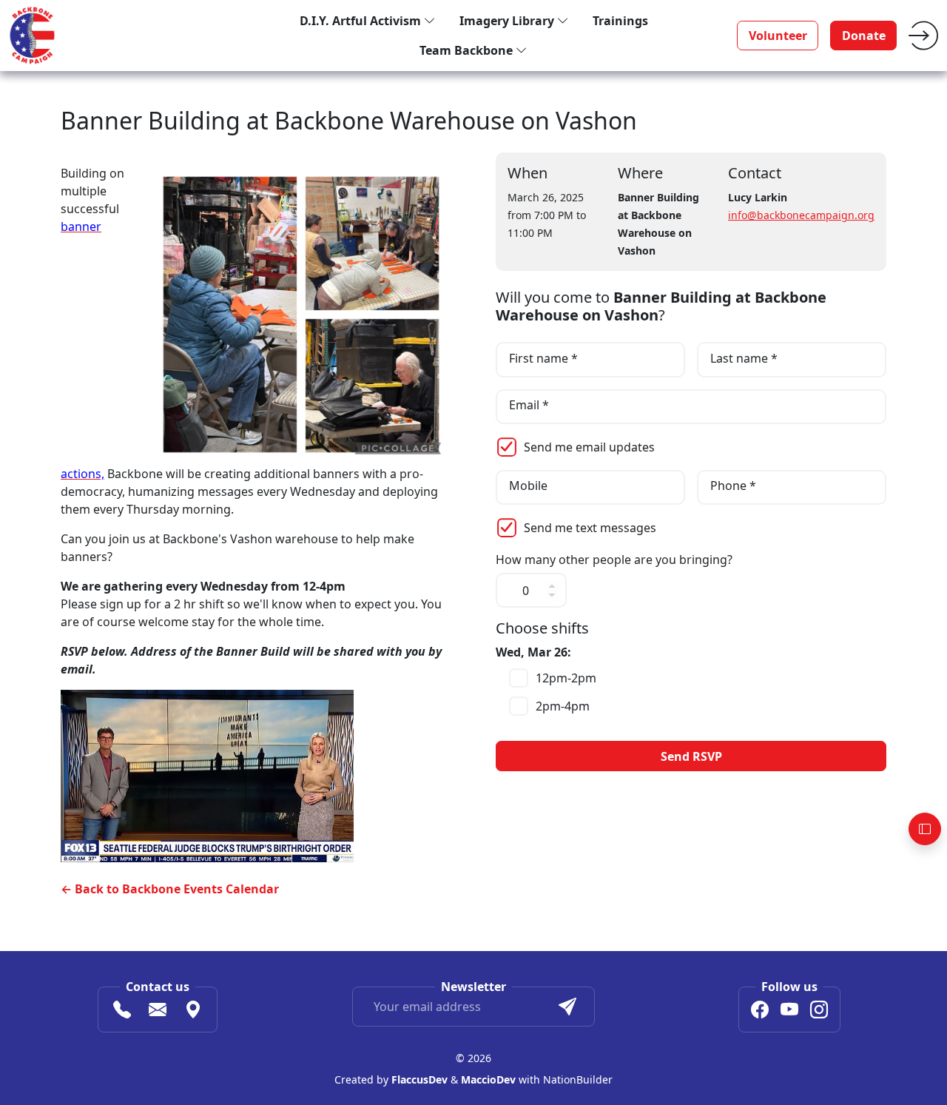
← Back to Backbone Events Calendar (170, 889)
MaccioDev (488, 1079)
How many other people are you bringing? (614, 560)
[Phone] (122, 1012)
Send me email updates (589, 447)
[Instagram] (819, 1012)
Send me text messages (590, 528)
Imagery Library (508, 21)
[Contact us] (157, 1012)
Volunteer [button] (778, 35)
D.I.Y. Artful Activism (362, 21)
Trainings (620, 21)
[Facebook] (760, 1012)
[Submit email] (567, 1006)
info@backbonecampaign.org (801, 215)
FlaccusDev (419, 1079)
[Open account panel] (925, 829)
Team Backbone (467, 50)
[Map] (193, 1012)
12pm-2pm (566, 678)
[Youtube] (789, 1012)
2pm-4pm (563, 706)
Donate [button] (864, 35)
